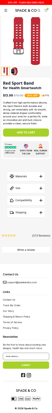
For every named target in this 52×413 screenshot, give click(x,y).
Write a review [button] (26, 250)
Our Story (8, 311)
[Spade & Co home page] (26, 10)
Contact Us (9, 299)
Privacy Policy (10, 327)
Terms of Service (12, 322)
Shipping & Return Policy (16, 316)
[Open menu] (7, 10)
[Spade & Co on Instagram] (29, 375)
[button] (26, 176)
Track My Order (12, 305)
